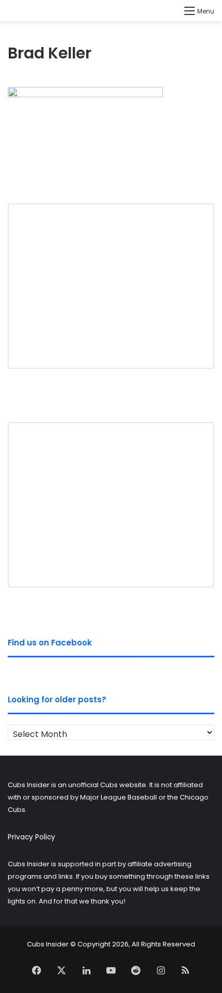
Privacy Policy (31, 837)
